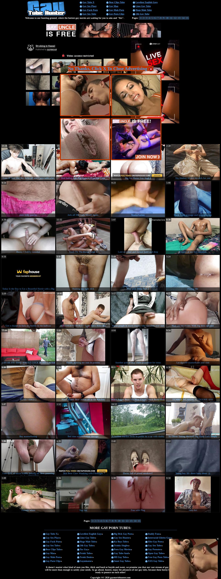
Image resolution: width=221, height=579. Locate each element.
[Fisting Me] (193, 273)
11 (171, 18)
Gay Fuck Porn (90, 10)
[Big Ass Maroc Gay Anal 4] (138, 162)
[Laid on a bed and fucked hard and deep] (138, 236)
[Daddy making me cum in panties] (83, 347)
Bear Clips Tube (117, 2)
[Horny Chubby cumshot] (28, 236)
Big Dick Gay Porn (123, 534)
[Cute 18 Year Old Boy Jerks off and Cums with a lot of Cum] (28, 162)
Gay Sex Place (89, 6)
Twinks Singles (121, 545)
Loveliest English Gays (147, 2)
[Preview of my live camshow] (193, 236)
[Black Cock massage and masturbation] (193, 199)
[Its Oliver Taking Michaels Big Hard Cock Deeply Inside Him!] (193, 420)
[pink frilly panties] (28, 199)
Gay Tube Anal (121, 553)
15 (187, 18)
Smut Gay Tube (121, 561)
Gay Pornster (154, 549)
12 (175, 18)
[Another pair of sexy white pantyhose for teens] (138, 347)
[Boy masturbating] (28, 420)
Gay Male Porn (116, 10)
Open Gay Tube (155, 553)
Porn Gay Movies (122, 549)
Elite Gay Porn (155, 541)
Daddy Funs (154, 534)
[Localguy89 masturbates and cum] (193, 347)
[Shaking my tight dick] (83, 273)
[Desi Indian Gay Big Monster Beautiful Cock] (83, 162)
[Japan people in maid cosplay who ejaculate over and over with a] (138, 310)
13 (179, 18)
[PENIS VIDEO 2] (28, 384)
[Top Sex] (83, 494)
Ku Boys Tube (121, 541)
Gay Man (113, 6)
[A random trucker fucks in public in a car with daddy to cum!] (138, 420)
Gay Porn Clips (116, 14)
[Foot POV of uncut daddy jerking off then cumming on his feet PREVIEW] (28, 457)
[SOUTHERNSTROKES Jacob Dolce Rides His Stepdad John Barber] (83, 310)
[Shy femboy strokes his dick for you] (193, 162)
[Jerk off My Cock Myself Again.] (83, 199)
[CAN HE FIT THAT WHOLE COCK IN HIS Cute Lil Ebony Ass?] (28, 347)
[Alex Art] (193, 494)
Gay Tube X (88, 2)
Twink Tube (85, 553)
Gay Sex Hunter (122, 538)
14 (183, 18)
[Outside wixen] (28, 494)
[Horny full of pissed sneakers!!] (138, 457)
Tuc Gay (84, 549)
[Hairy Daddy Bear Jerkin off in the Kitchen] (83, 384)
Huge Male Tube (144, 10)
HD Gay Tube (120, 557)
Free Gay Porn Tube (158, 557)
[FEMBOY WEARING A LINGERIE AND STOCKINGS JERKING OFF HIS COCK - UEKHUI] (193, 384)
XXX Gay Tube (155, 561)
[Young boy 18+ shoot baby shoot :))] (193, 457)
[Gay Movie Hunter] (47, 15)
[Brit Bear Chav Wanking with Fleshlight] (83, 457)
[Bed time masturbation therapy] (83, 420)
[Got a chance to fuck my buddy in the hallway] (28, 310)
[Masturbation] (138, 199)
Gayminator (86, 561)
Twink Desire (86, 557)
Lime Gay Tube (143, 6)
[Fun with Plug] (138, 494)
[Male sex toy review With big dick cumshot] (193, 310)
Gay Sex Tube (89, 14)
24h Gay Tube (142, 14)
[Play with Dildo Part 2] (138, 273)
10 (167, 18)
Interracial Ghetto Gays (159, 538)
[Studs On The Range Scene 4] (83, 236)
